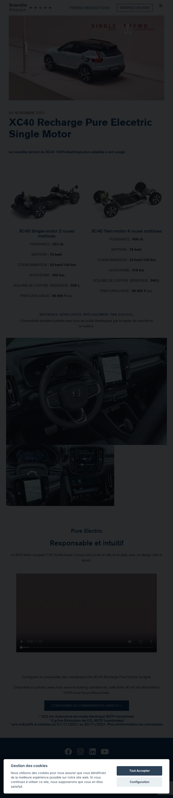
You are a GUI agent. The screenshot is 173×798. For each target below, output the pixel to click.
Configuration (139, 782)
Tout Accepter (139, 770)
